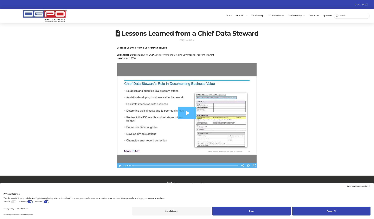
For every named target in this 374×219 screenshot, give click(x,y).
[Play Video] (120, 165)
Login (357, 4)
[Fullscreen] (254, 165)
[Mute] (242, 165)
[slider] (185, 165)
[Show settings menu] (248, 165)
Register (365, 4)
